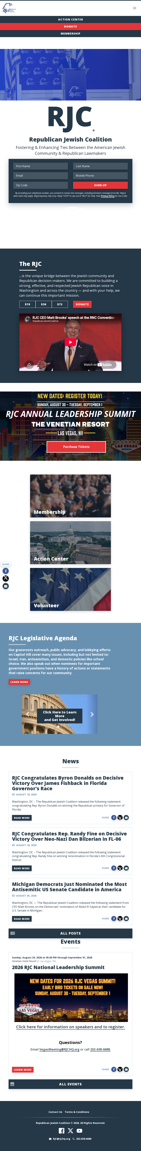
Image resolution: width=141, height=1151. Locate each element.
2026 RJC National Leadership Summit (58, 967)
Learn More (19, 682)
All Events (70, 1084)
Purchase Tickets (76, 447)
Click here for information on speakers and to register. (70, 1027)
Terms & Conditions (77, 1112)
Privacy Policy (107, 195)
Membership (70, 33)
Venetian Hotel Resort (24, 961)
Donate (70, 26)
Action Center (70, 19)
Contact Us (55, 1112)
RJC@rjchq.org (61, 1138)
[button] (27, 714)
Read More (22, 817)
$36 (43, 304)
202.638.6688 (83, 1138)
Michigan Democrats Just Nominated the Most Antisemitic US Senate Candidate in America (69, 887)
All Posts (70, 933)
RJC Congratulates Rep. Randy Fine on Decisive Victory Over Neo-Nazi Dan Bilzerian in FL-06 (69, 836)
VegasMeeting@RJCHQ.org (59, 1049)
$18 (27, 304)
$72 (59, 304)
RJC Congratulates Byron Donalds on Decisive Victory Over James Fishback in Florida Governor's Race (68, 783)
